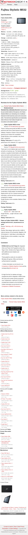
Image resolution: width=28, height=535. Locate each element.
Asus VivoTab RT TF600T (6, 354)
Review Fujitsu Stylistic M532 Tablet (13, 106)
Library (10, 509)
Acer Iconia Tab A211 (5, 346)
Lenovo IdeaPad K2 (5, 385)
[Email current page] (19, 315)
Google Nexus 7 (4, 424)
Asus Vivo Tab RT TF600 (6, 358)
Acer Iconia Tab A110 (5, 409)
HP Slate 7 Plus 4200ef (6, 399)
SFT (10, 211)
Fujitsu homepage (9, 85)
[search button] (22, 1)
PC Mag (11, 147)
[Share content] (4, 312)
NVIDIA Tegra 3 (5, 22)
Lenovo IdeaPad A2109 (6, 414)
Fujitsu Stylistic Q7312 (6, 458)
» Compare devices (19, 88)
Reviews (9, 4)
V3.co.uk (11, 185)
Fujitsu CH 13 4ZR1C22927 (7, 476)
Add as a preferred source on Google (15, 308)
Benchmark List (14, 268)
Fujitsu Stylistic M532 (6, 298)
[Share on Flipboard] (12, 315)
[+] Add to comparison (7, 88)
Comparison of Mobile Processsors (11, 286)
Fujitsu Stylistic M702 (5, 325)
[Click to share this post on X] (19, 312)
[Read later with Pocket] (8, 315)
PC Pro (10, 126)
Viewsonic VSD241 (5, 394)
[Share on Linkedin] (16, 315)
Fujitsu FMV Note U (5, 453)
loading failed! (4, 513)
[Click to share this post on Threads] (11, 312)
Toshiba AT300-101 (5, 361)
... (26, 4)
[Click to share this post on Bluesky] (15, 312)
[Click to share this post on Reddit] (23, 312)
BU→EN (14, 226)
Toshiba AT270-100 (5, 404)
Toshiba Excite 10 (5, 368)
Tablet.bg (7, 226)
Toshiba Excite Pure (5, 339)
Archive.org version (19, 126)
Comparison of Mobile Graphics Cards (12, 266)
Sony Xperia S (4, 419)
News (15, 4)
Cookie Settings (13, 528)
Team (15, 526)
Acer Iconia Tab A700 (5, 365)
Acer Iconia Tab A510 (5, 376)
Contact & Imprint (8, 526)
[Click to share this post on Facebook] (7, 312)
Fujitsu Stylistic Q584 (5, 436)
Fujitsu (14, 509)
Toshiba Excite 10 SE (5, 342)
